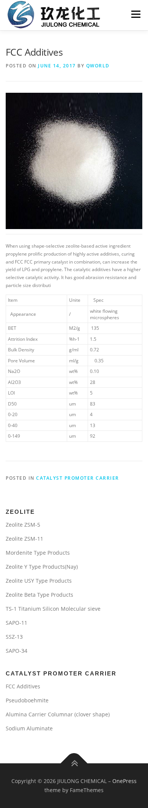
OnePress (124, 781)
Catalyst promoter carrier (77, 478)
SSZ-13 (14, 636)
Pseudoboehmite (27, 700)
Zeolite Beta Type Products (39, 594)
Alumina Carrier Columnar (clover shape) (58, 714)
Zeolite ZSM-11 (24, 538)
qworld (98, 65)
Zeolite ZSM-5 (23, 524)
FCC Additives (23, 686)
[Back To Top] (74, 763)
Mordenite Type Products (38, 552)
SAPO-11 (16, 622)
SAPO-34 (16, 650)
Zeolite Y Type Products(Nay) (42, 566)
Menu (135, 14)
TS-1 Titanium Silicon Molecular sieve (53, 608)
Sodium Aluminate (29, 728)
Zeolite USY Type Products (39, 580)
